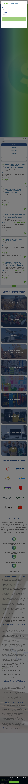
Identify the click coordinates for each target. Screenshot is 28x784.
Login (14, 18)
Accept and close (13, 781)
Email (3, 7)
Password (4, 12)
